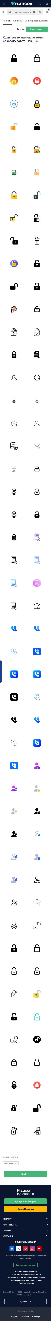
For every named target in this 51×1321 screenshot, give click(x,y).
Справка (7, 1230)
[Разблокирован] (14, 81)
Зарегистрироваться (25, 1265)
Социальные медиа (25, 1242)
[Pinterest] (25, 1248)
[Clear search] (34, 12)
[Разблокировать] (37, 58)
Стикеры (18, 20)
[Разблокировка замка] (14, 58)
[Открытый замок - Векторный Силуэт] (14, 286)
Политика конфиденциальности (26, 1274)
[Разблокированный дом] (37, 903)
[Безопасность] (14, 309)
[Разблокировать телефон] (14, 629)
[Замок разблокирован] (14, 446)
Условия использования (25, 1271)
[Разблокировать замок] (37, 469)
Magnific (14, 1316)
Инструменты (10, 1224)
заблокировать (11, 1163)
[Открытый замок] (37, 264)
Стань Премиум (25, 1208)
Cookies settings (26, 1283)
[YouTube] (39, 1248)
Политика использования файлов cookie (26, 1277)
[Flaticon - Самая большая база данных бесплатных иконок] (21, 3)
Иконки (6, 20)
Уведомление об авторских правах (26, 1280)
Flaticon (25, 1316)
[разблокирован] (37, 1085)
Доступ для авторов (25, 1201)
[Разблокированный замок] (14, 948)
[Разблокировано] (14, 172)
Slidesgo (36, 1316)
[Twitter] (18, 1248)
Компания (8, 1236)
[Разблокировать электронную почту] (37, 446)
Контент (7, 1219)
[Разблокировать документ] (14, 469)
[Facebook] (11, 1248)
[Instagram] (32, 1248)
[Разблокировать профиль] (37, 400)
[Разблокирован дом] (37, 606)
